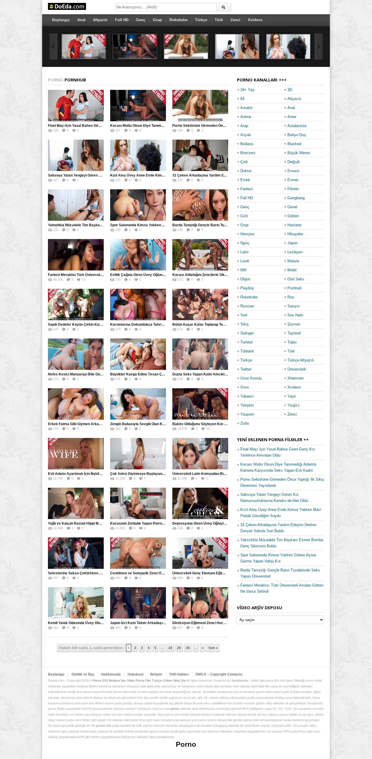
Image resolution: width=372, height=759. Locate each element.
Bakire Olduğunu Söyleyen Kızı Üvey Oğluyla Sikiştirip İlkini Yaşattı (227, 424)
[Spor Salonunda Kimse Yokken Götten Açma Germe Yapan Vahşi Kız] (138, 205)
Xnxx (244, 387)
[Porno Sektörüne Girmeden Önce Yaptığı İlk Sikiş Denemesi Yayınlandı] (186, 46)
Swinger (247, 333)
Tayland (294, 333)
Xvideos (255, 20)
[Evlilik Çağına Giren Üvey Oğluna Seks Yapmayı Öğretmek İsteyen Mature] (138, 255)
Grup (157, 20)
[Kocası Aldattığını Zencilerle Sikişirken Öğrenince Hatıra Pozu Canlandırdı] (200, 255)
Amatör (246, 108)
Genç (140, 20)
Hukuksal (135, 674)
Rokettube (178, 20)
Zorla (244, 423)
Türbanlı (247, 351)
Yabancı (247, 396)
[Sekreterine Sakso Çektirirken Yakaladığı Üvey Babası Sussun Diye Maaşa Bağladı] (76, 553)
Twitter (245, 369)
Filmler (293, 189)
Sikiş (244, 324)
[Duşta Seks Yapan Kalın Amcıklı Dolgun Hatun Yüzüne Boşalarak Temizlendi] (200, 354)
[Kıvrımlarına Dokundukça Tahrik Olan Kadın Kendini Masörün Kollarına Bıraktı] (138, 304)
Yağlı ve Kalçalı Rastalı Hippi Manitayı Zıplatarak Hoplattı (94, 523)
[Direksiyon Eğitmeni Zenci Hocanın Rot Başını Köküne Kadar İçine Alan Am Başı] (200, 603)
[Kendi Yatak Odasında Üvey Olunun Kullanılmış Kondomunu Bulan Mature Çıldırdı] (76, 603)
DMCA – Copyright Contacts (219, 674)
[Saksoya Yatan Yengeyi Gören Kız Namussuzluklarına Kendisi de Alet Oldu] (237, 46)
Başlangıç (61, 20)
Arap (244, 126)
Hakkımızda (111, 674)
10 (170, 648)
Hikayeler (295, 234)
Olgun (245, 279)
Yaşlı (291, 396)
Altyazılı (100, 20)
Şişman (293, 324)
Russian (247, 306)
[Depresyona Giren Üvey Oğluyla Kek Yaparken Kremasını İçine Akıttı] (200, 503)
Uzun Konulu (251, 378)
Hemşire (247, 234)
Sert (243, 315)
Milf (243, 270)
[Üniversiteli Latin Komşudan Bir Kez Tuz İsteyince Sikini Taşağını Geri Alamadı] (200, 453)
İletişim (156, 674)
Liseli (244, 261)
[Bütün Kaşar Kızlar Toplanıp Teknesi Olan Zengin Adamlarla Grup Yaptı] (200, 304)
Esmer (292, 180)
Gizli (244, 216)
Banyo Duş (296, 135)
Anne (291, 117)
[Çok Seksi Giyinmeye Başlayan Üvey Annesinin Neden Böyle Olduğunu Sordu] (138, 453)
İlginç (244, 243)
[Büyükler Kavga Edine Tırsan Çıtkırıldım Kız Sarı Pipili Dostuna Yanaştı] (138, 354)
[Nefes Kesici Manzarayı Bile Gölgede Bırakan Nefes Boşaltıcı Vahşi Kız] (76, 354)
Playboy (247, 288)
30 (188, 648)
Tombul (246, 342)
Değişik (293, 162)
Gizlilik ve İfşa (82, 674)
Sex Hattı (295, 315)
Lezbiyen (295, 252)
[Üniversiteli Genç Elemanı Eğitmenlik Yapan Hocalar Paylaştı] (200, 553)
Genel (292, 207)
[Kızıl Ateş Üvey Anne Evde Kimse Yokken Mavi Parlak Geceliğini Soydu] (288, 46)
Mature (293, 261)
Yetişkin (247, 405)
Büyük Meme (298, 153)
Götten (293, 216)
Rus (290, 297)
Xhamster (295, 378)
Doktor (245, 171)
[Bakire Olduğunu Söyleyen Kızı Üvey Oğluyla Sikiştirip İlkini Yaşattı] (200, 404)
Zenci (235, 20)
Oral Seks (295, 279)
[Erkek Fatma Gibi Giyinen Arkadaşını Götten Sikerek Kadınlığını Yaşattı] (76, 404)
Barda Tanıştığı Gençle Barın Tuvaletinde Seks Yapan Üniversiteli (225, 225)
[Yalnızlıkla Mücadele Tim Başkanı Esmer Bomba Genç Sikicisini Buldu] (76, 205)
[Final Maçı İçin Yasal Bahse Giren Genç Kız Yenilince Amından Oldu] (84, 46)
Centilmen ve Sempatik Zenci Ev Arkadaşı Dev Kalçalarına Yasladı (165, 573)
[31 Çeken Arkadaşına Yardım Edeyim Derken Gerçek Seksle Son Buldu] (200, 155)
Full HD (121, 20)
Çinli (244, 162)
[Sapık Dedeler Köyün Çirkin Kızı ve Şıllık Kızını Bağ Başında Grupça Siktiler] (76, 304)
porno (175, 708)
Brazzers (247, 153)
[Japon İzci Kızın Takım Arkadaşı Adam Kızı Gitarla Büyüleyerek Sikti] (138, 603)
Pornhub (294, 288)
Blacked (294, 144)
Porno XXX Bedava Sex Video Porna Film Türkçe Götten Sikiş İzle (139, 680)
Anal (81, 20)
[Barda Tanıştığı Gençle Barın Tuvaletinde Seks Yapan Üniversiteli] (200, 205)
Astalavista (296, 126)
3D (289, 90)
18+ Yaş (247, 90)
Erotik (245, 180)
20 (179, 648)
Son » (213, 648)
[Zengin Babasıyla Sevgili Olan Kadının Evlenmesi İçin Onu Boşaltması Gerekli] (138, 404)
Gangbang (296, 198)
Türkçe (201, 20)
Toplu (291, 342)
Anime (245, 117)
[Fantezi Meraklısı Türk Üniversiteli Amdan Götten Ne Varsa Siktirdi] (76, 255)
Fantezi (246, 189)
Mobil (291, 270)
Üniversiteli (296, 369)
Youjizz (293, 405)
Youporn (247, 414)
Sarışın (293, 306)
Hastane (294, 225)
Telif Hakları (179, 674)
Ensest (293, 171)
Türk (219, 20)
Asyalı (245, 135)
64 (242, 99)
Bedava (246, 144)
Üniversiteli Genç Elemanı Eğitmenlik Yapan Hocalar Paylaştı (222, 573)
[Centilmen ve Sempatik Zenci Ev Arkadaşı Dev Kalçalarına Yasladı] (138, 553)
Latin (244, 252)
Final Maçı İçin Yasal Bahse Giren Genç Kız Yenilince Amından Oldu (103, 126)
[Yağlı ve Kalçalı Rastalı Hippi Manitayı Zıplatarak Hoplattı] (76, 503)
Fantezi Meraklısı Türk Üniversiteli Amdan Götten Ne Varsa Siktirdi (102, 275)
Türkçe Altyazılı (300, 360)
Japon (292, 243)
